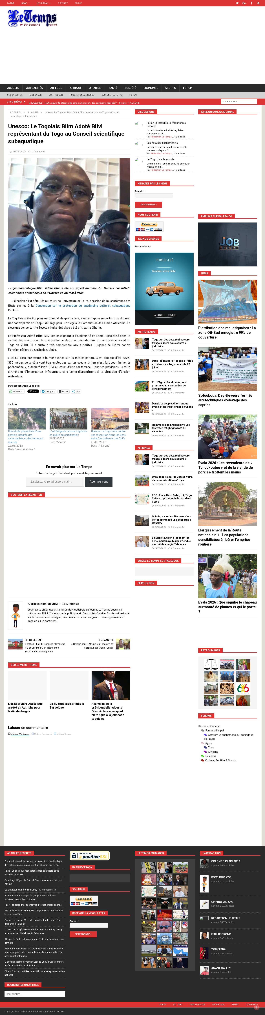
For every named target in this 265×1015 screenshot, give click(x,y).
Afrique (75, 88)
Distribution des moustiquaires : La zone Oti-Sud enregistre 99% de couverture (227, 332)
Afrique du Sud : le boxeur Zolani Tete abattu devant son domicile (34, 941)
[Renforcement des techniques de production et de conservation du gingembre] (227, 688)
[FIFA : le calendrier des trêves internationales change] (180, 879)
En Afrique (218, 1004)
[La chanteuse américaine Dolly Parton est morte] (149, 879)
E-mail (140, 191)
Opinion (95, 88)
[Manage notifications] (256, 1007)
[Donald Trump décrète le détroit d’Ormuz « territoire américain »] (180, 950)
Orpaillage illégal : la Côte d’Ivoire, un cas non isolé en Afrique (33, 882)
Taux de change (143, 246)
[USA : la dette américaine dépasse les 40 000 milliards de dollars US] (180, 938)
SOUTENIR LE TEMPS (111, 95)
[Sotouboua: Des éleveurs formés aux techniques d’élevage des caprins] (227, 369)
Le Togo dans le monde (160, 159)
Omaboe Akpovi (222, 902)
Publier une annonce (82, 95)
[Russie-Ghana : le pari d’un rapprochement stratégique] (164, 962)
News (24, 3)
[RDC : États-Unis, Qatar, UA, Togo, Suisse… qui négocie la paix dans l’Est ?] (142, 499)
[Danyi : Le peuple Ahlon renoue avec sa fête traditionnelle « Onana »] (142, 407)
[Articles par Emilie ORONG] (204, 937)
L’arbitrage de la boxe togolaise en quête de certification (68, 433)
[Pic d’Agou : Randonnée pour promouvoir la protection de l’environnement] (142, 386)
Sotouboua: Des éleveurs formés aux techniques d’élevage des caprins (225, 400)
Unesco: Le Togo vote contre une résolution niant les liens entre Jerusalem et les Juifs (108, 434)
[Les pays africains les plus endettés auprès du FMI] (164, 938)
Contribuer (56, 95)
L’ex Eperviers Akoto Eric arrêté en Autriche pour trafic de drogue (25, 707)
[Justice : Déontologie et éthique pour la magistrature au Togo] (211, 664)
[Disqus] (69, 788)
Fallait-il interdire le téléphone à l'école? (166, 124)
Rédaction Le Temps (161, 136)
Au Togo (56, 88)
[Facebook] (251, 3)
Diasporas (252, 1004)
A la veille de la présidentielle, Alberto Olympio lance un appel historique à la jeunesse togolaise (108, 711)
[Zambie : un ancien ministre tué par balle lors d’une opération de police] (149, 938)
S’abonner (36, 95)
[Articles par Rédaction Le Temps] (204, 923)
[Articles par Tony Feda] (204, 957)
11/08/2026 (160, 392)
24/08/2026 (160, 505)
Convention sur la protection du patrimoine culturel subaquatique (83, 305)
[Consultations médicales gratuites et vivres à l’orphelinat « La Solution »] (227, 664)
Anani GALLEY (221, 968)
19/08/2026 (160, 371)
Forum (78, 3)
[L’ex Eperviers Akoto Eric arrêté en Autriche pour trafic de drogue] (27, 685)
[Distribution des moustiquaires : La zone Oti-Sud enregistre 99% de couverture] (227, 302)
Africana (144, 447)
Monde (235, 1004)
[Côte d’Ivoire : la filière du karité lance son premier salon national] (149, 915)
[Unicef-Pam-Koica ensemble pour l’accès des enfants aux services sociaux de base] (227, 676)
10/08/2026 (160, 414)
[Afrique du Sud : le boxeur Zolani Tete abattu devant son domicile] (149, 903)
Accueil (13, 88)
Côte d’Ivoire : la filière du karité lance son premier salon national (35, 973)
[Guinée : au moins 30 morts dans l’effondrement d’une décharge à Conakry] (142, 520)
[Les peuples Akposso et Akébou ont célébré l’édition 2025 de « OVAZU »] (211, 676)
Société (130, 88)
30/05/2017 (19, 151)
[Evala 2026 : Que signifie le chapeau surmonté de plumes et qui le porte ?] (227, 576)
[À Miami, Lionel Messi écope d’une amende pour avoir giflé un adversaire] (180, 915)
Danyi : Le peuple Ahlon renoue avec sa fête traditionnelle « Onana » (172, 406)
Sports (170, 88)
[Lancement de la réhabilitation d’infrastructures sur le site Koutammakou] (243, 676)
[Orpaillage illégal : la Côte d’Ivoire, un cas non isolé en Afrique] (142, 480)
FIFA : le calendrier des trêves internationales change (33, 905)
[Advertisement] (132, 57)
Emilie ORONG (221, 934)
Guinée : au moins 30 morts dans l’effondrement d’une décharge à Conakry (171, 519)
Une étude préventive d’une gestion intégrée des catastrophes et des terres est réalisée (26, 436)
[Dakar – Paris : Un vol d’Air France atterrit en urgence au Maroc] (149, 950)
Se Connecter (15, 95)
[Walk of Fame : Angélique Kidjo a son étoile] (164, 915)
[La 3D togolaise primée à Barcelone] (69, 685)
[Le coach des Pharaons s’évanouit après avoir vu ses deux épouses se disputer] (180, 962)
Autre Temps (146, 331)
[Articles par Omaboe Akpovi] (204, 907)
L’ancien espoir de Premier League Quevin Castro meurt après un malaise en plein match (34, 963)
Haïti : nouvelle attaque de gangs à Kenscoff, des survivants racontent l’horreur (30, 897)
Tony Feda (218, 949)
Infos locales (197, 1004)
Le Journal (43, 3)
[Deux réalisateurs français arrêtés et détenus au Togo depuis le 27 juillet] (142, 364)
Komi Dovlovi (221, 877)
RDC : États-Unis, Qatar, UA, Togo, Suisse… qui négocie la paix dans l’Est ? (172, 498)
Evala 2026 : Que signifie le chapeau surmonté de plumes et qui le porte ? (227, 607)
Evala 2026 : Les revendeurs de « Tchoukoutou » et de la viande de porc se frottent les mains (225, 467)
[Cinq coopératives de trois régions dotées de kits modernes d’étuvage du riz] (211, 688)
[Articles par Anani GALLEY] (204, 973)
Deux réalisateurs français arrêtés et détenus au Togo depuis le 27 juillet (172, 364)
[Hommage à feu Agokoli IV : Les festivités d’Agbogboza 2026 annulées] (142, 428)
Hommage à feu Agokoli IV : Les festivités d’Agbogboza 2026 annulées (171, 428)
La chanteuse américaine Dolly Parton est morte (30, 890)
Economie (151, 88)
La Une (10, 3)
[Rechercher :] (239, 101)
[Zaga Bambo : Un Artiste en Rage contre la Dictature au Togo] (243, 700)
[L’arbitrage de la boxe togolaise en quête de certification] (68, 418)
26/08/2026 (160, 350)
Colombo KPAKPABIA (225, 861)
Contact (63, 3)
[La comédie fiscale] (211, 700)
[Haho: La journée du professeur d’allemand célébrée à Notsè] (227, 700)
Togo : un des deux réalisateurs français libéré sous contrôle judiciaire (171, 343)
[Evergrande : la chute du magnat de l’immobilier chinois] (164, 950)
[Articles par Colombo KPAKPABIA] (204, 866)
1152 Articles (70, 604)
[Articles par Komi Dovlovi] (204, 890)
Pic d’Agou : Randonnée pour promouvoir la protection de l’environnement (169, 385)
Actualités (34, 88)
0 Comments (38, 151)
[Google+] (244, 3)
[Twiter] (237, 3)
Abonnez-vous (99, 481)
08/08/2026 (160, 435)
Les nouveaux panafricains (162, 143)
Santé (113, 88)
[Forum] (258, 3)
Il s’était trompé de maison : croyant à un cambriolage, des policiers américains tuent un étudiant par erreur (33, 863)
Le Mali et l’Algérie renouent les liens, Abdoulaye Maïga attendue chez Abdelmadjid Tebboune (171, 541)
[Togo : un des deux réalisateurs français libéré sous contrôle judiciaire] (142, 343)
